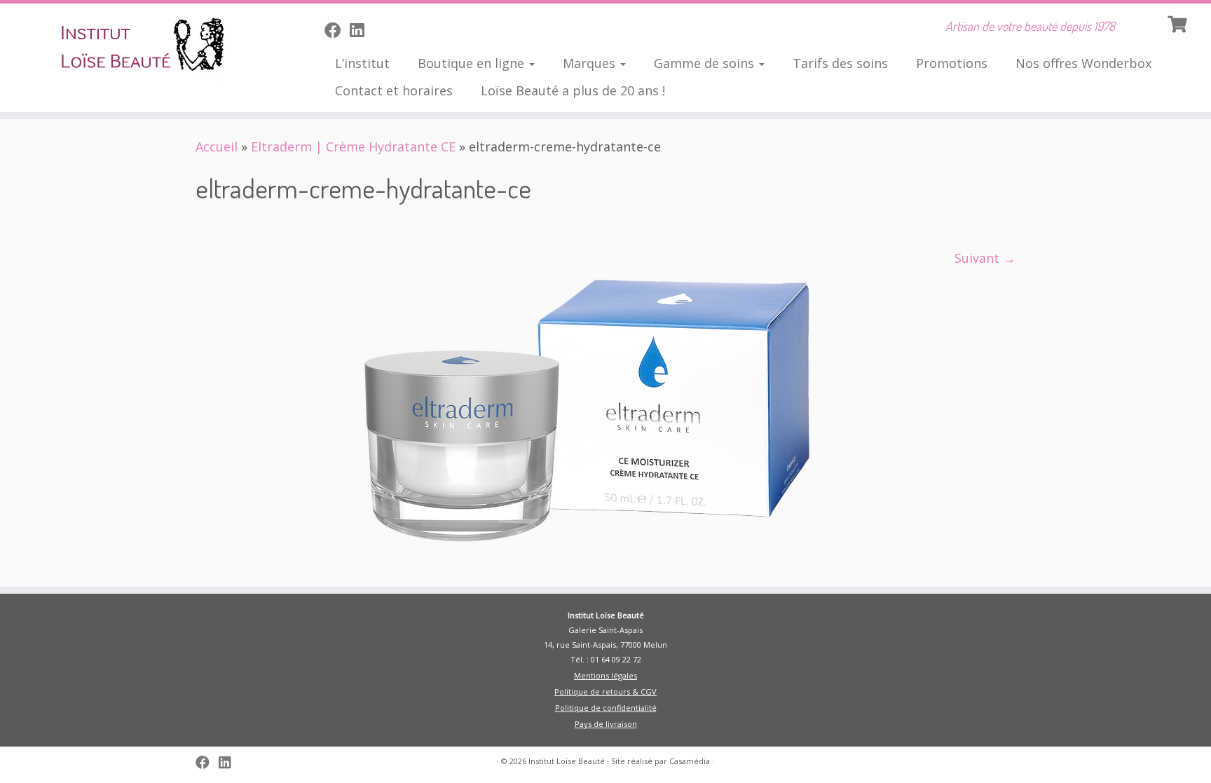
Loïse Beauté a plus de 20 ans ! (573, 90)
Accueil (217, 146)
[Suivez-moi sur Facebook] (337, 30)
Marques (591, 63)
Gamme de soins (706, 63)
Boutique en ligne (473, 63)
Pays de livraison (606, 724)
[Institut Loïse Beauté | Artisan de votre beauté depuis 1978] (140, 46)
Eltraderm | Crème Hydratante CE (353, 146)
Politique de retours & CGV (605, 691)
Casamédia (689, 761)
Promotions (951, 63)
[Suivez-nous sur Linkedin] (361, 30)
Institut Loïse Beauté (566, 761)
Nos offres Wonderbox (1083, 63)
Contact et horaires (394, 90)
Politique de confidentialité (606, 707)
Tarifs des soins (840, 63)
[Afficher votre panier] (1179, 22)
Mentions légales (605, 675)
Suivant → (985, 258)
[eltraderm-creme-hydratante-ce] (575, 408)
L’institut (362, 63)
